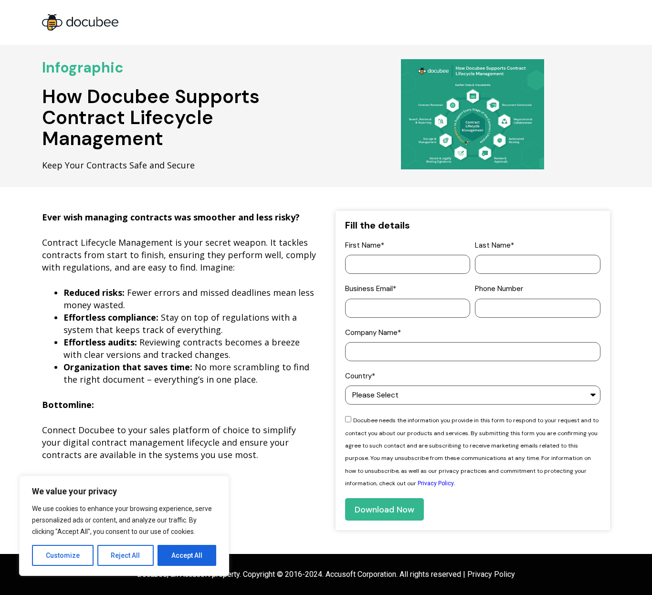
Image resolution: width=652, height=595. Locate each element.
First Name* (364, 245)
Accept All (186, 555)
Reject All (125, 555)
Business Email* (370, 288)
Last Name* (494, 245)
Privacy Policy (436, 483)
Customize (63, 555)
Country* (360, 376)
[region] (124, 526)
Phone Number (499, 288)
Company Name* (373, 332)
